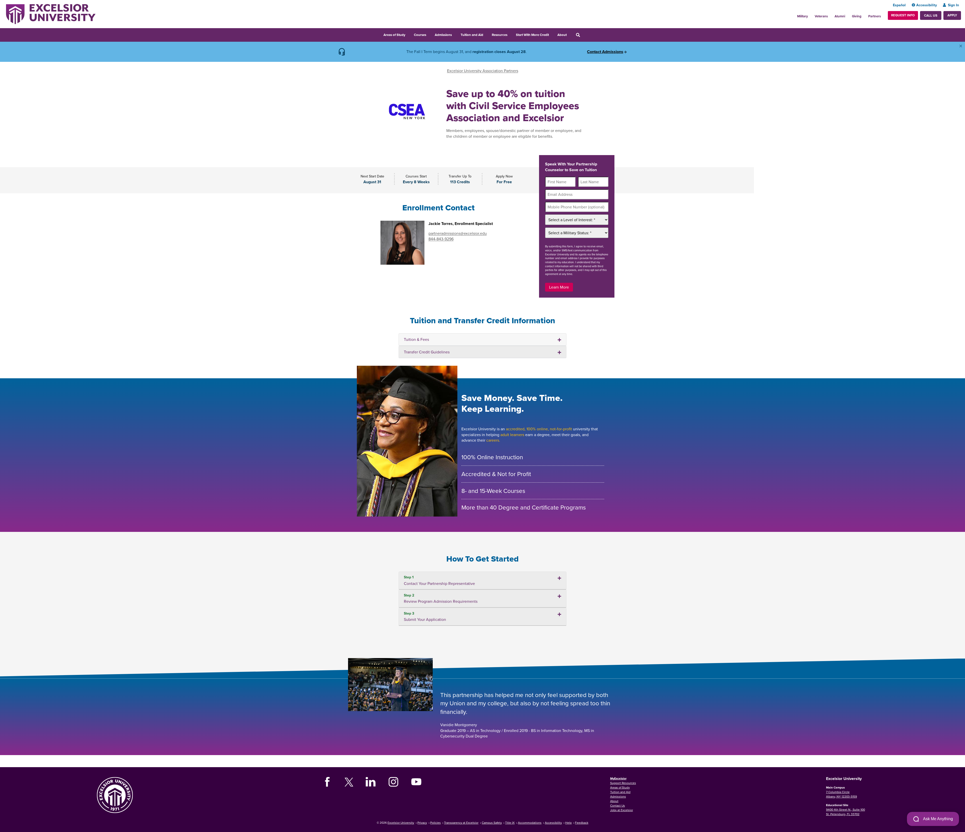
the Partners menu (883, 15)
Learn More (559, 287)
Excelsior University (401, 822)
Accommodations (530, 822)
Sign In (953, 5)
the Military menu (810, 15)
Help (568, 822)
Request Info (903, 15)
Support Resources (623, 783)
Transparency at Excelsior (461, 822)
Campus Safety (492, 822)
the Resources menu (510, 34)
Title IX (510, 822)
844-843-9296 (441, 239)
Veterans (821, 16)
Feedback (581, 822)
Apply (952, 15)
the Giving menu (864, 15)
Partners (874, 16)
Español (899, 5)
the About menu (570, 34)
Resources (499, 34)
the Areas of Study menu (408, 34)
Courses (420, 34)
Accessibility (926, 5)
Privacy (422, 822)
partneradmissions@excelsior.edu (457, 233)
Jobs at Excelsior (621, 810)
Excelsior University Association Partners (482, 70)
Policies (435, 822)
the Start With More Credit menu (552, 34)
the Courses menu (429, 34)
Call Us (930, 15)
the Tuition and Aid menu (486, 34)
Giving (856, 16)
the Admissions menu (455, 34)
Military (802, 16)
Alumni (840, 16)
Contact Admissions (605, 52)
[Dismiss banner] (960, 46)
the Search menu (585, 34)
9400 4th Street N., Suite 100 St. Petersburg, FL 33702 (845, 811)
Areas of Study (394, 34)
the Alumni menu (848, 15)
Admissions (443, 34)
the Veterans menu (830, 15)
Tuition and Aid (472, 34)
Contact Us (617, 805)
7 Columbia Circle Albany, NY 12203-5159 (841, 794)
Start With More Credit (532, 34)
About (562, 34)
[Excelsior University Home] (50, 13)
